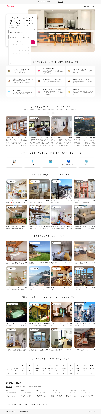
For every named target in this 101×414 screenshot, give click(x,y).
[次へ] (53, 113)
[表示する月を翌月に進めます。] (28, 41)
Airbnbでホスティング (88, 6)
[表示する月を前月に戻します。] (11, 41)
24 (13, 60)
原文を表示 (60, 2)
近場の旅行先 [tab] (9, 386)
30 (11, 63)
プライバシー (20, 411)
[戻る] (48, 113)
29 (28, 60)
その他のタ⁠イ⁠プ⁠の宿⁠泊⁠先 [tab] (20, 386)
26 (19, 60)
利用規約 (26, 411)
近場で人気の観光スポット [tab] (35, 386)
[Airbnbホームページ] (10, 6)
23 (11, 60)
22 (28, 57)
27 (22, 60)
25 (16, 60)
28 (25, 60)
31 (13, 63)
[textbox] (15, 37)
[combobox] (22, 32)
